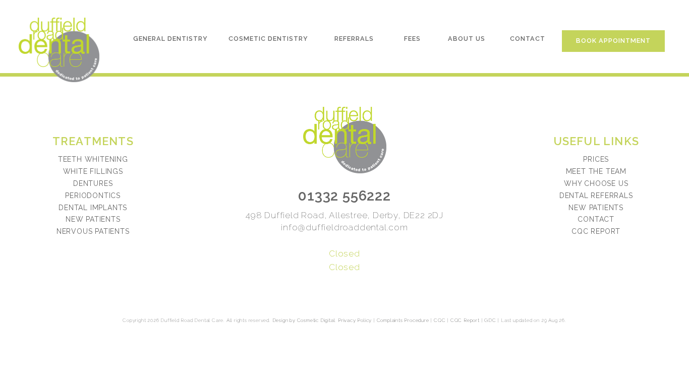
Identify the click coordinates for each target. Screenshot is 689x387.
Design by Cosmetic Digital (303, 320)
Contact (527, 38)
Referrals (354, 38)
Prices (596, 159)
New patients (595, 208)
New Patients (93, 219)
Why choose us (596, 183)
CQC (439, 320)
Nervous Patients (93, 231)
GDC (490, 320)
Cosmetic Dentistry (268, 38)
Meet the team (596, 171)
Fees (412, 38)
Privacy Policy (355, 320)
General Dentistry (170, 38)
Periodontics (93, 195)
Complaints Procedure (403, 320)
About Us (466, 38)
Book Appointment (613, 40)
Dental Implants (93, 208)
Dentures (92, 183)
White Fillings (93, 171)
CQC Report (595, 231)
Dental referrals (596, 195)
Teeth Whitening (93, 159)
